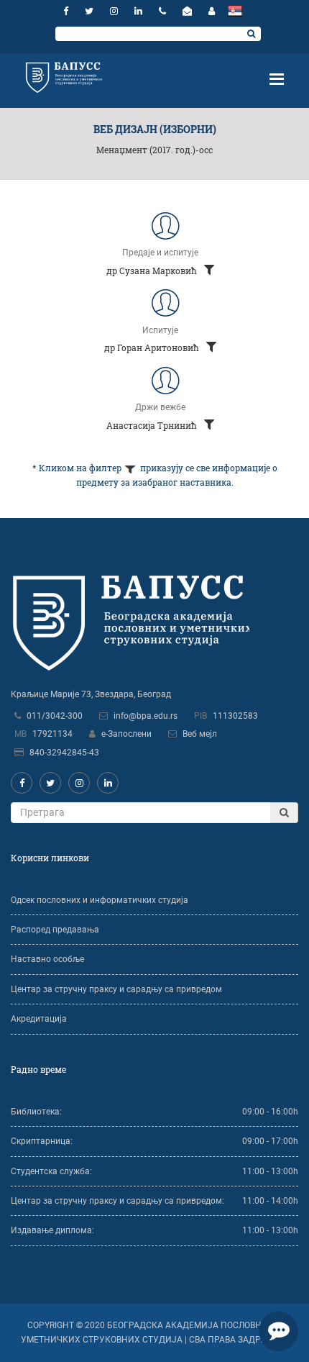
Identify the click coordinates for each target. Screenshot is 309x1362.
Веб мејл (200, 734)
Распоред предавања (55, 930)
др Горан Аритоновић (152, 347)
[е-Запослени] (211, 11)
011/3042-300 (55, 716)
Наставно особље (47, 959)
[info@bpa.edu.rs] (189, 11)
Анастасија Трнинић (152, 425)
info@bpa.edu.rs (145, 716)
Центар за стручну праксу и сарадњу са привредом (116, 989)
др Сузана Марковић (152, 270)
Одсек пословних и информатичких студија (99, 900)
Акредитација (39, 1019)
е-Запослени (126, 734)
